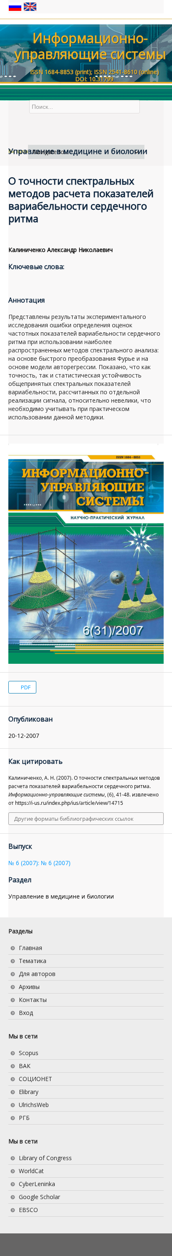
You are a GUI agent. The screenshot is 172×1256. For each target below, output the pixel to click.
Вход (26, 1013)
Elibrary (28, 1092)
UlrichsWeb (34, 1105)
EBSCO (28, 1210)
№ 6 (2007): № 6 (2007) (39, 863)
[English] (30, 6)
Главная (30, 948)
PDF (25, 687)
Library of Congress (45, 1158)
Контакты (33, 1000)
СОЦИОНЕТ (35, 1079)
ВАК (24, 1066)
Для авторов (37, 974)
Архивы (29, 987)
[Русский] (15, 6)
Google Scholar (39, 1197)
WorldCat (31, 1171)
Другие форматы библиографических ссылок (74, 818)
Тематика (32, 961)
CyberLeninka (37, 1184)
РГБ (24, 1118)
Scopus (28, 1053)
